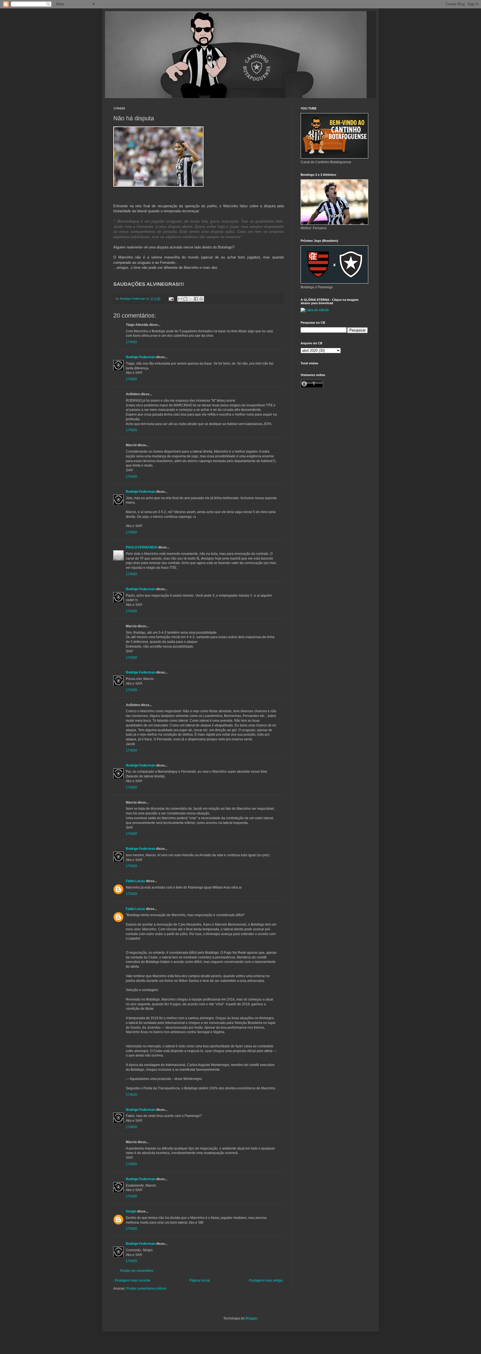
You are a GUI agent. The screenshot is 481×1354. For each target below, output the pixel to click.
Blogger (251, 1318)
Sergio (131, 1211)
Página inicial (199, 1280)
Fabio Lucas (135, 881)
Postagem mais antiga (266, 1280)
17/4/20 (131, 342)
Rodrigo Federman (140, 357)
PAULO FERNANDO (141, 547)
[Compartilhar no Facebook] (196, 299)
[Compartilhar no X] (190, 299)
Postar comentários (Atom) (146, 1288)
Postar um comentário (136, 1271)
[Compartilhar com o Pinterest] (201, 299)
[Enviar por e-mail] (180, 299)
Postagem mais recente (132, 1280)
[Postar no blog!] (185, 299)
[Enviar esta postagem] (171, 298)
